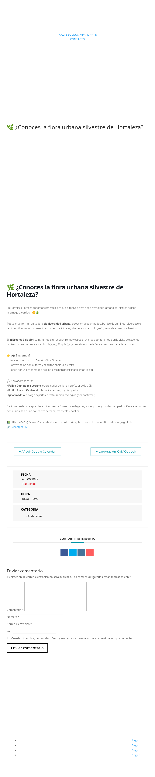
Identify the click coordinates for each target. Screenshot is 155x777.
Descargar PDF (20, 426)
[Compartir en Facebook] (64, 552)
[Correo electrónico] (90, 552)
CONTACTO (77, 39)
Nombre (13, 617)
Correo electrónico (19, 624)
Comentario (15, 610)
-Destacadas (34, 516)
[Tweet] (73, 552)
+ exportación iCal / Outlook (116, 451)
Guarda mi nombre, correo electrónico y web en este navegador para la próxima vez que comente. (71, 638)
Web (9, 631)
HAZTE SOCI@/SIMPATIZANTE (78, 34)
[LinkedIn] (81, 552)
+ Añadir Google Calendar (37, 451)
